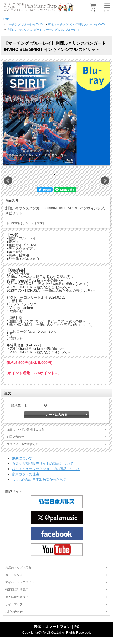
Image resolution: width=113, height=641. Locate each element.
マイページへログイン (19, 582)
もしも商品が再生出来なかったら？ (39, 479)
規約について (22, 458)
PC (76, 626)
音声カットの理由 (25, 474)
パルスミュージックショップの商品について (46, 469)
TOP (6, 19)
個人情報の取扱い (16, 596)
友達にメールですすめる (22, 444)
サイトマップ (14, 604)
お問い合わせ (15, 436)
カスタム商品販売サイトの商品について (42, 464)
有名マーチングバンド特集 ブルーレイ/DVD (76, 24)
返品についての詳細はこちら (25, 429)
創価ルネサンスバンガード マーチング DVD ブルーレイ (44, 29)
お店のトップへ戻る (18, 567)
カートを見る (14, 574)
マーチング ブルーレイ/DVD (24, 24)
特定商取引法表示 (16, 589)
